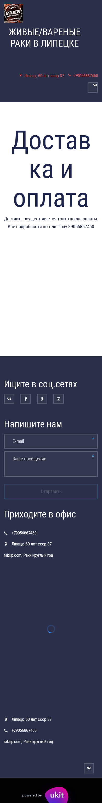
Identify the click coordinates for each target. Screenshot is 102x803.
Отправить (51, 491)
